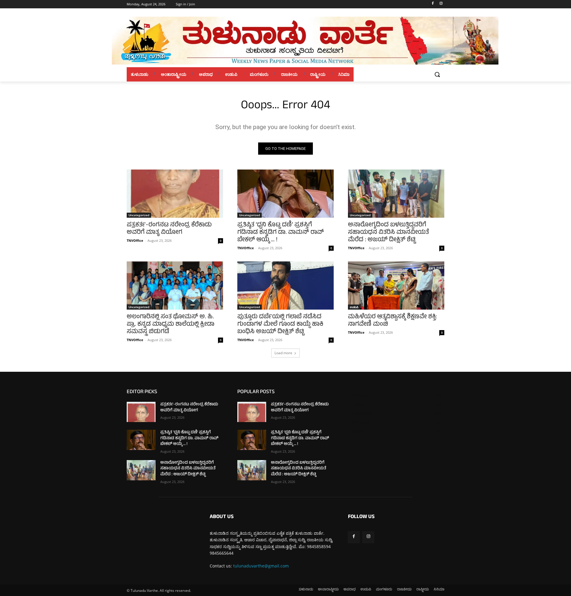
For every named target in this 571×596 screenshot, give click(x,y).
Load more (283, 352)
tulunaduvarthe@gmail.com (261, 566)
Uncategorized (138, 215)
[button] (437, 74)
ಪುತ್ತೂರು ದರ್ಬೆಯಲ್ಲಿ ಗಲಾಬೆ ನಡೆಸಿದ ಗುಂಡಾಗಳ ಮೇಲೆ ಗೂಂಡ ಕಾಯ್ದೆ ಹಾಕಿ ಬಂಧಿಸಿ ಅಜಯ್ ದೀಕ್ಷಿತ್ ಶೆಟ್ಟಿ (280, 324)
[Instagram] (440, 4)
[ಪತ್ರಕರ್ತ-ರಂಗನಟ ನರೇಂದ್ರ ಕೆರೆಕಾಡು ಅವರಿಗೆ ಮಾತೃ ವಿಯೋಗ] (175, 194)
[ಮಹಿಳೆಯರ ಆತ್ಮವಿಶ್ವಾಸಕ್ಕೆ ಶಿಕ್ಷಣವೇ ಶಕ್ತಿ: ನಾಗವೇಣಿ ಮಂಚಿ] (396, 285)
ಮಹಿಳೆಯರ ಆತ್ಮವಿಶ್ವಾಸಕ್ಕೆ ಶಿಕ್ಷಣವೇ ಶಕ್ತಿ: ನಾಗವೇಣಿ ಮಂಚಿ (392, 321)
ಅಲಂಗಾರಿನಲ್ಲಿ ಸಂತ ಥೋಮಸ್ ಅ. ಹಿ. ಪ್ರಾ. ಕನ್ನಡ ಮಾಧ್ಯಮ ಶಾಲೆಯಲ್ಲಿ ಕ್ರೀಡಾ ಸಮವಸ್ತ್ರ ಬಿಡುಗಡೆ (170, 324)
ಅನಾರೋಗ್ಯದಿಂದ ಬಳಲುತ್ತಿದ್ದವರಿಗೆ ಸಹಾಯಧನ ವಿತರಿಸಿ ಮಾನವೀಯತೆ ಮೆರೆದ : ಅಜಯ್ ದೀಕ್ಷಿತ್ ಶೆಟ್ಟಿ (388, 232)
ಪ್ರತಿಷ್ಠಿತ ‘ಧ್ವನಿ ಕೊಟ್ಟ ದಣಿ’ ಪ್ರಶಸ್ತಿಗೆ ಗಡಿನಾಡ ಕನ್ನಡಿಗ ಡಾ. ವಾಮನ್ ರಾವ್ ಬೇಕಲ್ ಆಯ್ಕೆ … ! (280, 232)
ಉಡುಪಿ (354, 307)
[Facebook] (432, 4)
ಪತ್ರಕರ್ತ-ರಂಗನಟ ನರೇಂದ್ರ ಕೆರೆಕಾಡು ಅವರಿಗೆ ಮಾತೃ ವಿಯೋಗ (169, 229)
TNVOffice (135, 240)
